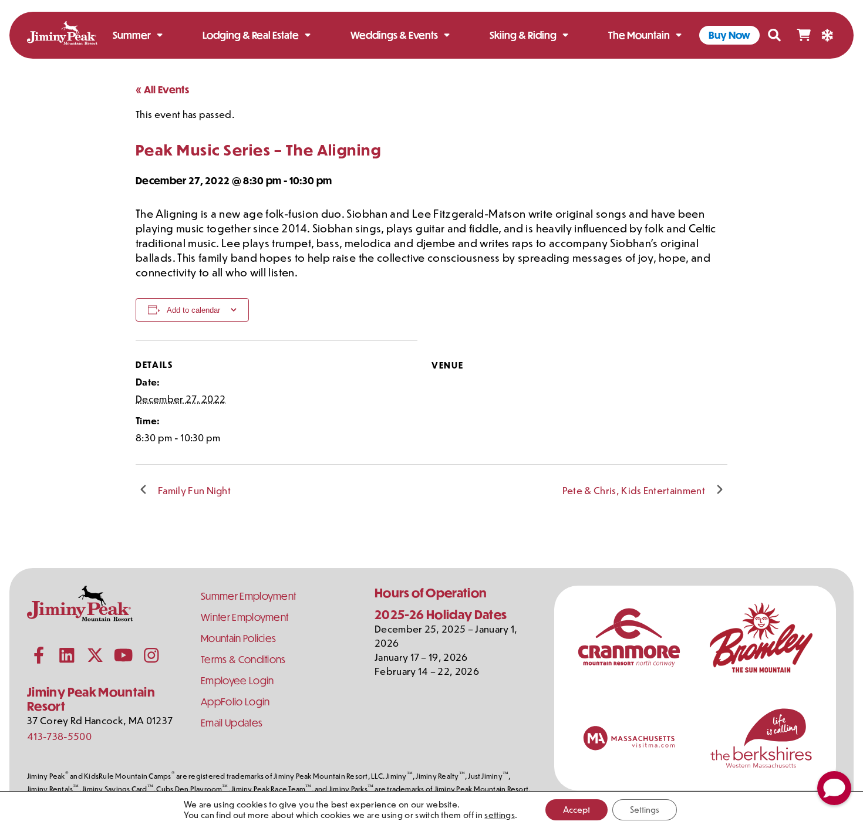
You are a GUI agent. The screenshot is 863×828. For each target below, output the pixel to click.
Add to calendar (193, 310)
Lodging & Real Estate (251, 35)
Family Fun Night (194, 490)
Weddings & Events (394, 35)
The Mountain (639, 35)
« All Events (162, 89)
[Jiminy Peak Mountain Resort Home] (62, 35)
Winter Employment (244, 617)
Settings (644, 809)
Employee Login (237, 680)
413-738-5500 (59, 735)
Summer (132, 35)
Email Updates (231, 723)
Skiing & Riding (523, 35)
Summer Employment (248, 596)
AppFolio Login (235, 701)
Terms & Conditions (243, 659)
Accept (576, 809)
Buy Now (729, 35)
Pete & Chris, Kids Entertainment (633, 490)
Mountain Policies (238, 638)
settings (499, 815)
